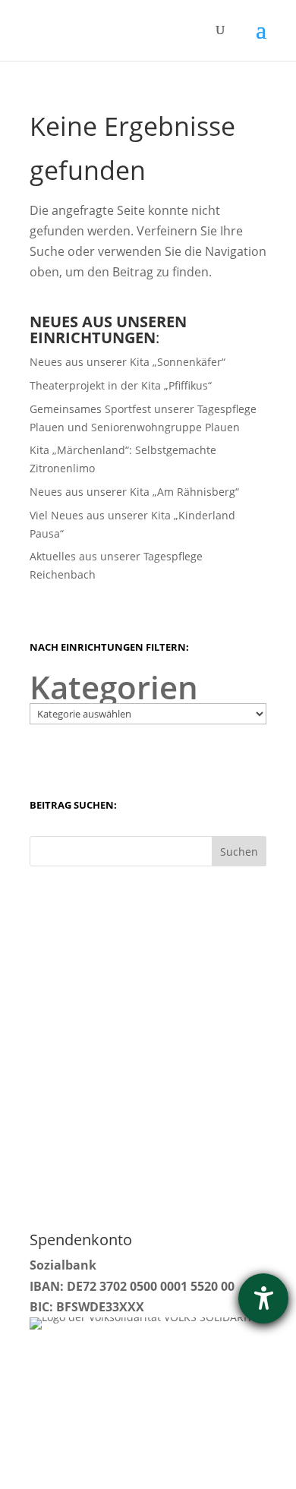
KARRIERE (148, 1221)
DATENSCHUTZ (148, 1372)
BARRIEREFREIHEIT (148, 1404)
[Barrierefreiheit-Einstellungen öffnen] (263, 1298)
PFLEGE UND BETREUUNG (148, 1057)
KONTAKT (148, 1189)
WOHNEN (148, 1090)
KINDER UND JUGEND (148, 1155)
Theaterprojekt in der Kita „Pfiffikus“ (121, 385)
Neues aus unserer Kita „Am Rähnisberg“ (134, 491)
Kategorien (114, 687)
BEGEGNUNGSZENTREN (148, 1123)
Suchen (239, 851)
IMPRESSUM (148, 1339)
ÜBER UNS (148, 1025)
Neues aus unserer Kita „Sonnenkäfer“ (127, 362)
